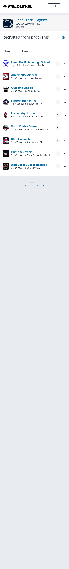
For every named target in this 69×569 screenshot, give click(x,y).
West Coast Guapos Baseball (29, 165)
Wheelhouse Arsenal (24, 75)
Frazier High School (23, 113)
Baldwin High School (24, 100)
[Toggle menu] (64, 6)
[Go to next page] (43, 185)
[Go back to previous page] (26, 185)
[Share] (63, 37)
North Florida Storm (24, 126)
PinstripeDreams (21, 152)
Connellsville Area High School (30, 62)
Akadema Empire (22, 88)
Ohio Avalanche (21, 139)
